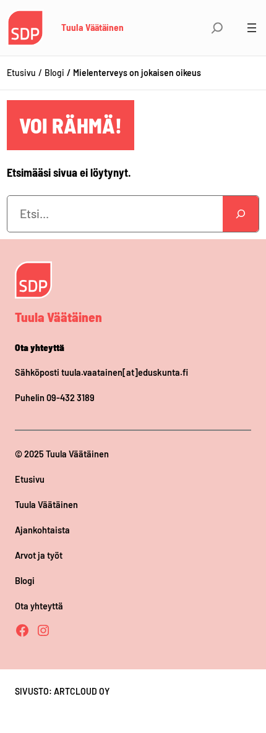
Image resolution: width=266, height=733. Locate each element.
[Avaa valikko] (251, 27)
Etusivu (21, 72)
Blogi (54, 72)
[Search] (241, 214)
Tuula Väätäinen (92, 27)
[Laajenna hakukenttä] (217, 28)
